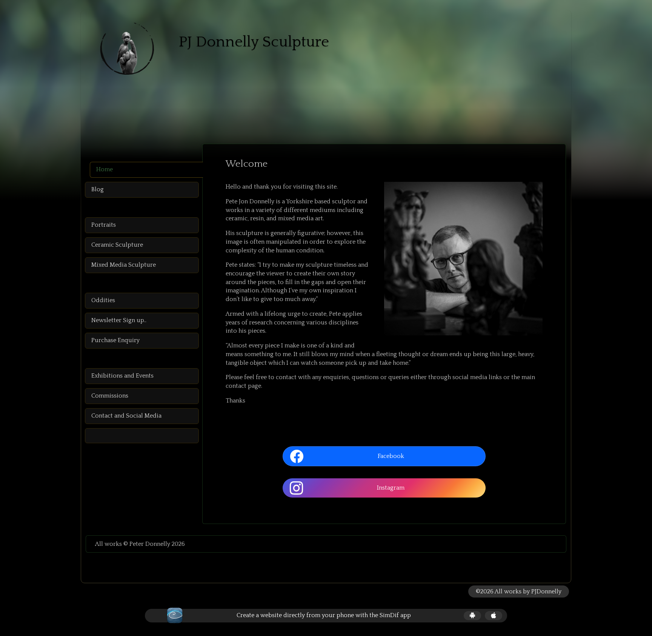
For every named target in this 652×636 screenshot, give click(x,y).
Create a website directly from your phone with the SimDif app (324, 615)
